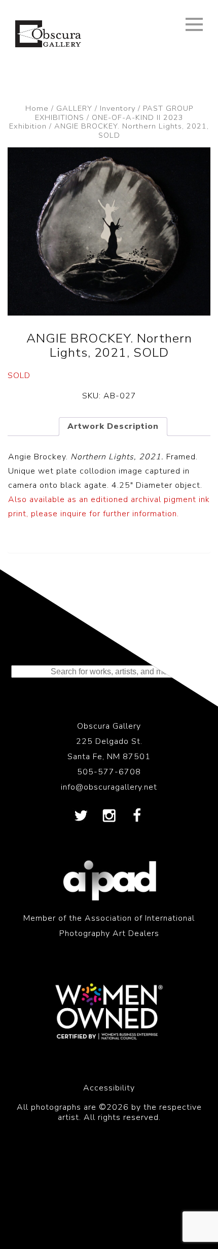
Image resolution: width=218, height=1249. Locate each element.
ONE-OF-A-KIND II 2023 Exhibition (96, 122)
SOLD (19, 375)
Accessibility (109, 1088)
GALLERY (74, 108)
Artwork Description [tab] (113, 426)
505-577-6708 (109, 771)
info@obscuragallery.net (109, 787)
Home (37, 108)
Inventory (117, 108)
